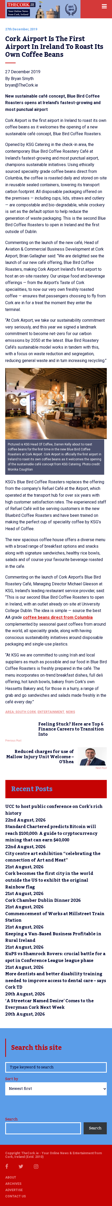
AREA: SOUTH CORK (20, 712)
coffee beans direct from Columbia (58, 617)
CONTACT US (15, 1196)
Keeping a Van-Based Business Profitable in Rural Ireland (53, 937)
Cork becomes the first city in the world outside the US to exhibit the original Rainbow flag (49, 880)
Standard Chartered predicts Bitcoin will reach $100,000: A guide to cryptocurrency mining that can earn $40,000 (51, 833)
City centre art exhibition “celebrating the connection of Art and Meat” (52, 857)
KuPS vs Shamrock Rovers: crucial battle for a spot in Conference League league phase (55, 957)
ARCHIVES (13, 1184)
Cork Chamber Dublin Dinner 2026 (43, 900)
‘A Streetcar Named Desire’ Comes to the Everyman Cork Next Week (49, 1004)
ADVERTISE (14, 1190)
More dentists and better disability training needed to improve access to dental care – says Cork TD (55, 981)
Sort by (11, 1079)
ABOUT (10, 1177)
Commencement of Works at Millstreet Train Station (54, 917)
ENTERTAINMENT (51, 712)
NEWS (70, 712)
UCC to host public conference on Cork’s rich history (54, 810)
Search (11, 1119)
